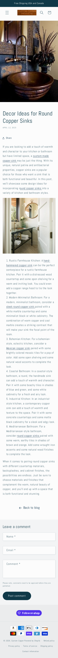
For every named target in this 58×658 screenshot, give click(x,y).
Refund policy (49, 640)
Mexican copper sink (18, 348)
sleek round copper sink (20, 306)
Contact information (30, 651)
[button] (7, 12)
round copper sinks (28, 435)
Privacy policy (14, 646)
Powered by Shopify (32, 641)
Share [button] (9, 138)
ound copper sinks (31, 188)
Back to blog (31, 508)
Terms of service (30, 646)
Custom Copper (17, 641)
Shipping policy (46, 646)
